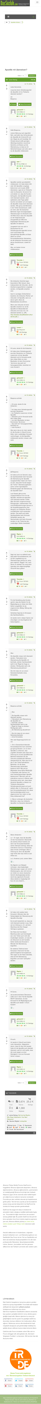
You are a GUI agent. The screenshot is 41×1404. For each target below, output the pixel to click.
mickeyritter (23, 1121)
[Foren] (7, 22)
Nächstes (31, 75)
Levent (19, 327)
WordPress (34, 1402)
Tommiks (19, 260)
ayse (18, 161)
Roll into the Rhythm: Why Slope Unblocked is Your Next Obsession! (18, 1117)
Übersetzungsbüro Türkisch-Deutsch (22, 1376)
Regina (19, 534)
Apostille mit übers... (16, 22)
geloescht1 (20, 110)
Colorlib (22, 1402)
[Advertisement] (20, 46)
